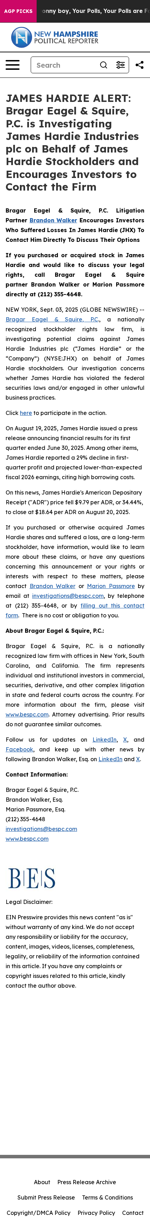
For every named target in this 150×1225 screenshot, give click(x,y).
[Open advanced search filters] (120, 65)
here (26, 412)
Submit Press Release (46, 1197)
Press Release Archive (86, 1182)
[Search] (103, 65)
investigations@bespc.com (68, 595)
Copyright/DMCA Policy (38, 1212)
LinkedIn (104, 739)
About (42, 1182)
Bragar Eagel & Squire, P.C (52, 319)
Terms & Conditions (107, 1197)
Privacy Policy (96, 1212)
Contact (133, 1212)
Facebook (19, 749)
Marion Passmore (111, 585)
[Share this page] (139, 65)
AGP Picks (18, 11)
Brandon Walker (53, 585)
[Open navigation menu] (13, 65)
